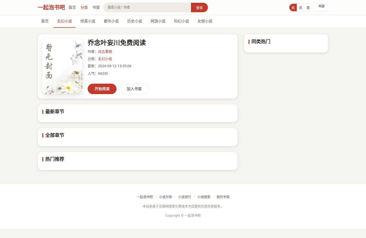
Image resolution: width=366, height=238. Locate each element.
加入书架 (134, 88)
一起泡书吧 (51, 7)
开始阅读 (102, 88)
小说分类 (165, 196)
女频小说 (204, 20)
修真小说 (87, 20)
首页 (72, 7)
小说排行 (184, 196)
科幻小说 (181, 20)
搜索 (199, 7)
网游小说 (158, 20)
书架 (96, 7)
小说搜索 (203, 196)
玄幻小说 (64, 20)
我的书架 (223, 196)
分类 (84, 7)
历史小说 (134, 20)
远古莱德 (105, 51)
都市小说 (111, 20)
